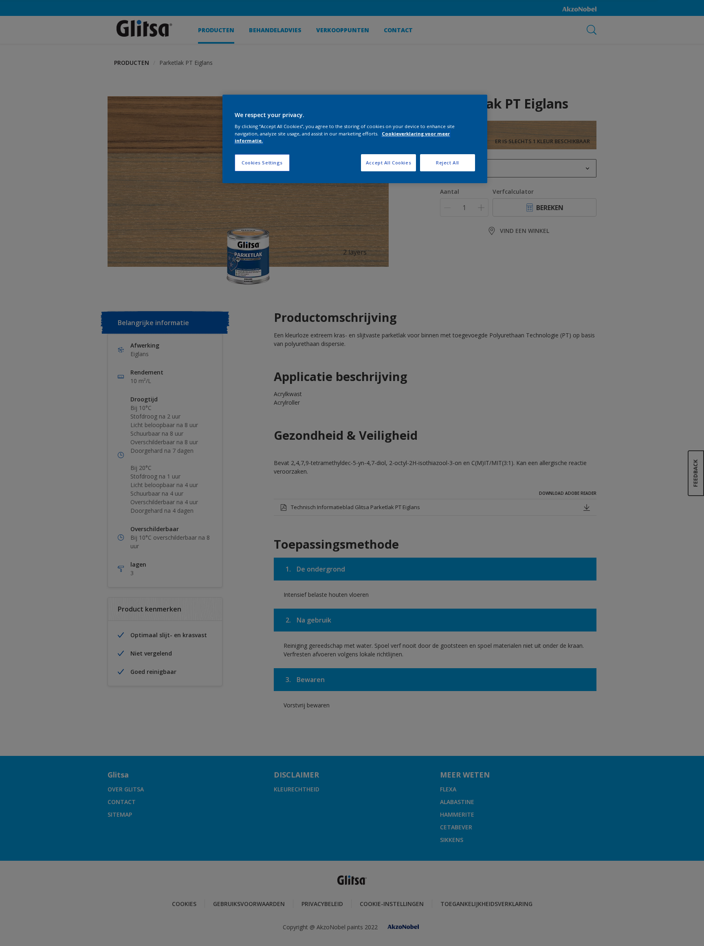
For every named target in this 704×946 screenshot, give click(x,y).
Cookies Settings (262, 163)
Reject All (447, 163)
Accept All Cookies (388, 163)
